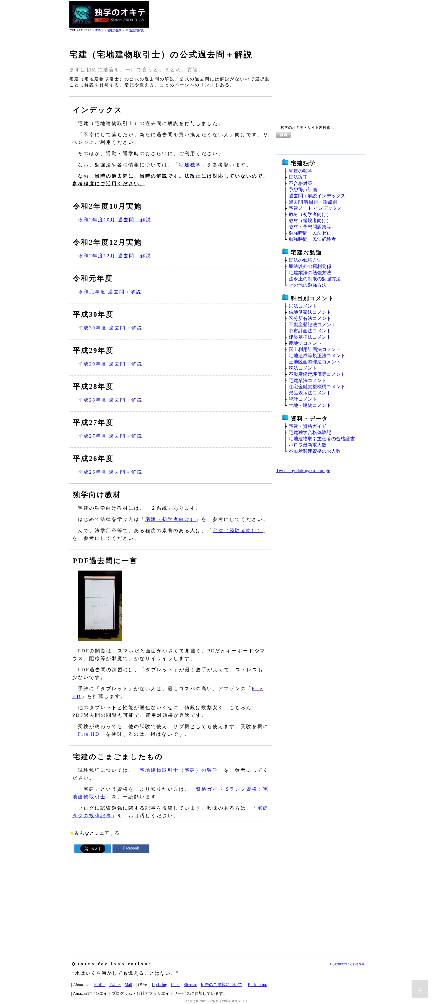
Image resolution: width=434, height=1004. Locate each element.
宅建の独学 (114, 30)
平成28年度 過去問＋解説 (110, 399)
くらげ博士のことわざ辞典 (347, 964)
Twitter (115, 984)
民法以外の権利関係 (310, 266)
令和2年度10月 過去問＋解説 (114, 219)
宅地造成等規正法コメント (317, 355)
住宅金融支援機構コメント (317, 386)
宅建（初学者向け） (170, 519)
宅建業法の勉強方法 (310, 272)
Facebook (131, 848)
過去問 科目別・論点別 (313, 201)
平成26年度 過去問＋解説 (110, 472)
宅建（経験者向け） (238, 530)
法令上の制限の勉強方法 (315, 278)
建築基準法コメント (310, 336)
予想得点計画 (303, 189)
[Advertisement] (257, 14)
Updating (159, 984)
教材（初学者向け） (310, 214)
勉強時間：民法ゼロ (310, 232)
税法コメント (303, 368)
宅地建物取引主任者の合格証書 (322, 438)
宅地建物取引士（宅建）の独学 (179, 770)
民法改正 (298, 177)
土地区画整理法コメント (315, 361)
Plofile (99, 984)
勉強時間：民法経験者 (312, 239)
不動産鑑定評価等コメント (317, 374)
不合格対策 (300, 183)
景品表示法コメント (310, 392)
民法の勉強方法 (305, 260)
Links (175, 984)
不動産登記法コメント (312, 324)
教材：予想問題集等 (310, 226)
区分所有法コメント (310, 318)
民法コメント (303, 305)
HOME (99, 30)
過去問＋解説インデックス (317, 195)
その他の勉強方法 (308, 284)
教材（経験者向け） (310, 220)
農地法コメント (305, 343)
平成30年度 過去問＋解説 (110, 327)
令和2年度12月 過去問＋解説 (114, 255)
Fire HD (89, 734)
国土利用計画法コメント (315, 349)
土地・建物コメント (310, 405)
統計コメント (303, 399)
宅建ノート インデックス (315, 208)
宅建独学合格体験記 (310, 432)
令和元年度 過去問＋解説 (110, 291)
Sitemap (190, 984)
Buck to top (257, 984)
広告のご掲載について (221, 984)
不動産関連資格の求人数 (315, 451)
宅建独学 (190, 164)
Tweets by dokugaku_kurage (303, 470)
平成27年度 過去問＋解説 (110, 435)
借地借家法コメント (310, 312)
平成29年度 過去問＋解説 (110, 363)
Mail (128, 984)
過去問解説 (136, 30)
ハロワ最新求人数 (308, 444)
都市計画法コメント (310, 330)
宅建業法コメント (308, 380)
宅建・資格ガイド (308, 426)
